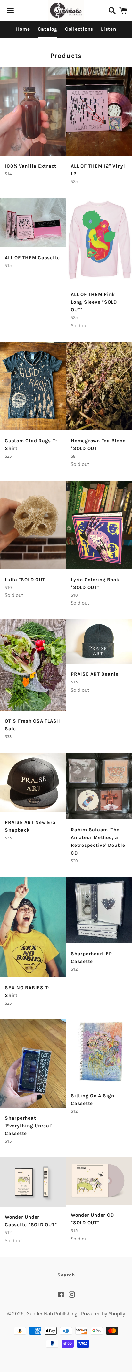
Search (66, 1275)
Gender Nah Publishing (52, 1313)
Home (23, 29)
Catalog (47, 29)
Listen (108, 29)
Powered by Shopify (103, 1313)
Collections (79, 29)
